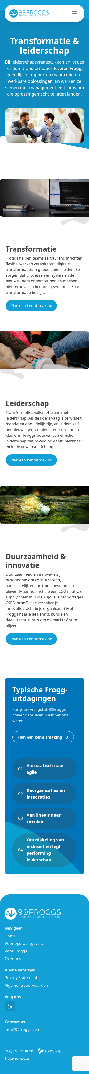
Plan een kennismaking (31, 305)
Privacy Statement (21, 977)
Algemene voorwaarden (26, 985)
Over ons (13, 958)
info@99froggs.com (22, 1029)
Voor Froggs (16, 951)
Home (10, 935)
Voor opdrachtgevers (24, 943)
